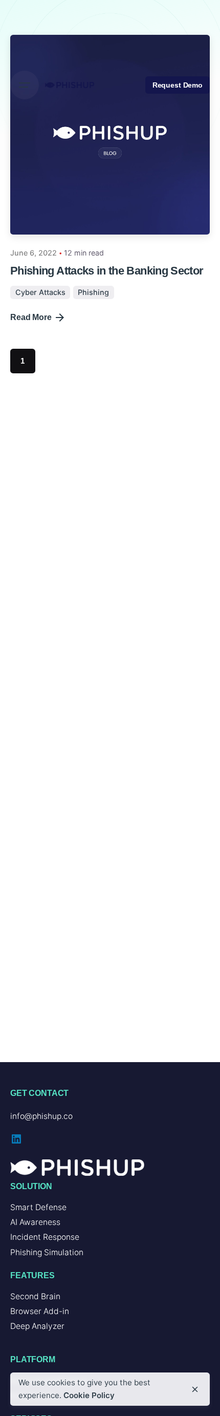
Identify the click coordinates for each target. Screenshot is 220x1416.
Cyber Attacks (40, 292)
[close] (195, 1389)
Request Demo (177, 85)
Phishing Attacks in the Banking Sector (106, 270)
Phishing (93, 292)
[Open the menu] (24, 85)
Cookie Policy (89, 1395)
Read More (31, 317)
